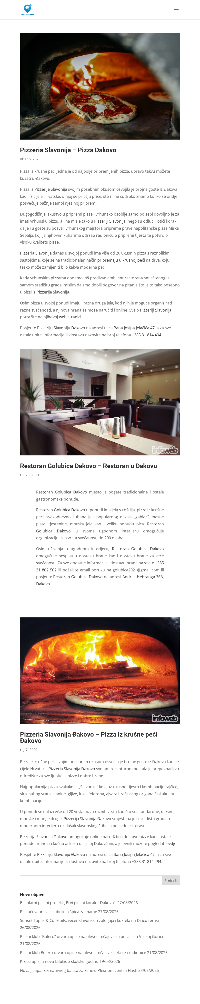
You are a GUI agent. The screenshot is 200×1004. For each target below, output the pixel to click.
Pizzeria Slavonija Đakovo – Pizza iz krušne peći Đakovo (89, 737)
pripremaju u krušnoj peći (121, 260)
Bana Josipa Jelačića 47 (134, 328)
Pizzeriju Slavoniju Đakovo (61, 328)
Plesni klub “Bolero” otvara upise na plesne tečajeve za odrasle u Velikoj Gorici (91, 936)
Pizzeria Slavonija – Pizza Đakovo (68, 150)
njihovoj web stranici (62, 317)
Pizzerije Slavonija (50, 189)
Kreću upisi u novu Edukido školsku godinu (59, 961)
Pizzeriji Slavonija (110, 221)
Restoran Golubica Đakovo (61, 492)
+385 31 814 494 (146, 335)
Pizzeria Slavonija (36, 253)
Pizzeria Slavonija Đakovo (72, 768)
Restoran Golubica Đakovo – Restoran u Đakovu (88, 466)
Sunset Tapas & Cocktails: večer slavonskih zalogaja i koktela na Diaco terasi (89, 920)
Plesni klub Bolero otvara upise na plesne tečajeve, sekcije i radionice (83, 952)
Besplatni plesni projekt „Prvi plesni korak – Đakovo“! (68, 902)
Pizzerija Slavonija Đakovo (87, 818)
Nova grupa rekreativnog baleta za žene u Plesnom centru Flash (78, 970)
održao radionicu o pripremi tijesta (114, 235)
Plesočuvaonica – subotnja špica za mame (58, 911)
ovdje (171, 843)
